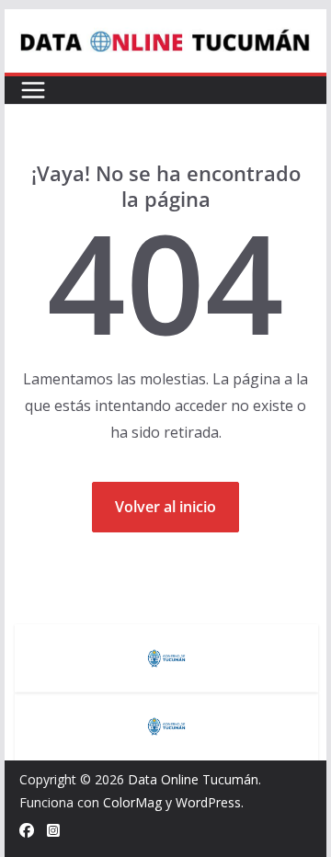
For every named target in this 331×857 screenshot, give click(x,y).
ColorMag (132, 802)
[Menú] (33, 90)
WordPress (208, 802)
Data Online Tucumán (193, 779)
